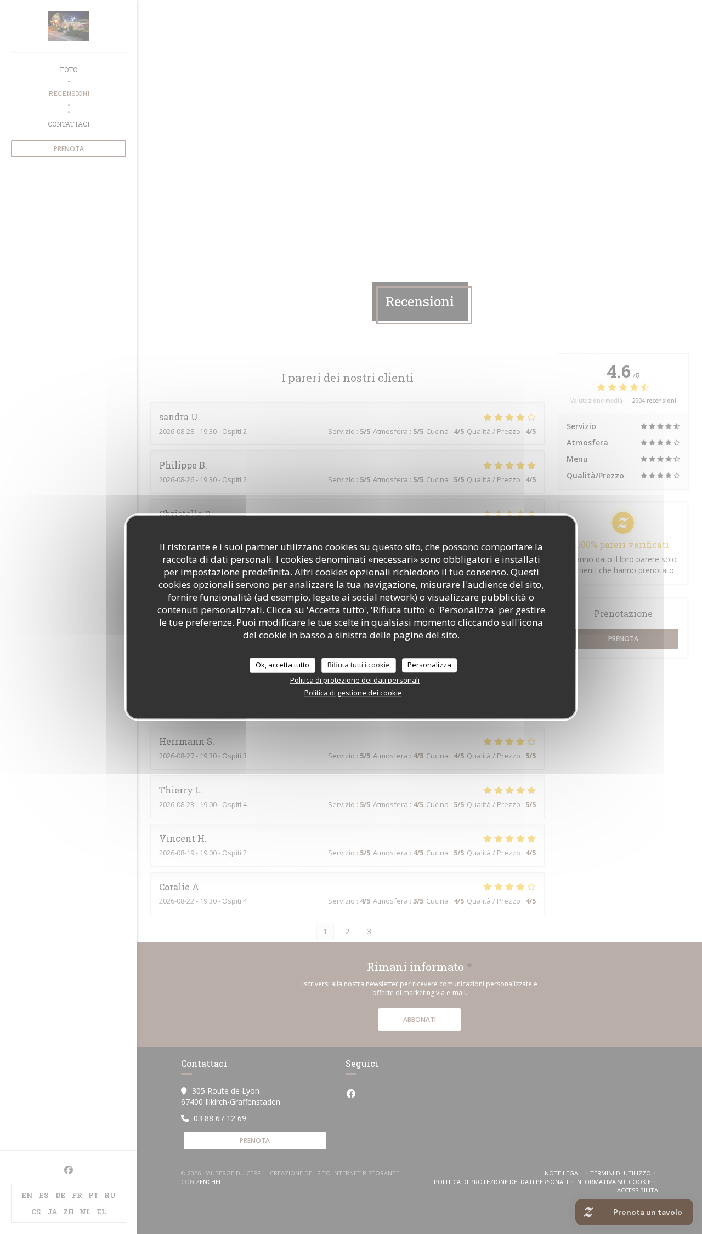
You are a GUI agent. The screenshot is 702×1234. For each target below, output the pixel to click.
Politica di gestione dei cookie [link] (353, 693)
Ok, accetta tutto (282, 665)
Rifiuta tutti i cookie (358, 665)
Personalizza (429, 665)
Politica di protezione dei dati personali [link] (355, 680)
